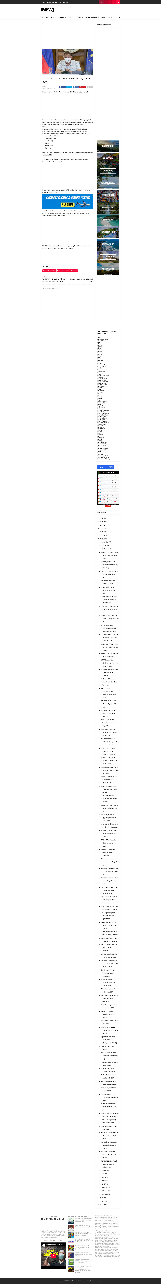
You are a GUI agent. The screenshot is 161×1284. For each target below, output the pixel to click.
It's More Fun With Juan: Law (111, 476)
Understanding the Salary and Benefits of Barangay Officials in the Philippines (84, 1240)
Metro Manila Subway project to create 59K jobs (108, 1107)
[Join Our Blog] (118, 2)
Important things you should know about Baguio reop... (108, 982)
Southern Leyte (101, 444)
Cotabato (100, 377)
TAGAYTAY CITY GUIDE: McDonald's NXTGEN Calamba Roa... (109, 637)
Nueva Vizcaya (101, 421)
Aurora (99, 348)
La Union (100, 398)
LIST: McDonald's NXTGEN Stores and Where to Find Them (108, 628)
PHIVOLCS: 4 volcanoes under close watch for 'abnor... (109, 555)
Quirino (99, 431)
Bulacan (99, 362)
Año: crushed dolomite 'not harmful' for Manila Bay (109, 1056)
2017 (102, 1204)
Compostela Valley (103, 375)
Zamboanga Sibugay (103, 459)
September (105, 549)
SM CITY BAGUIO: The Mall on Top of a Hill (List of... (109, 704)
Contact (54, 2)
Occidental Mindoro (103, 422)
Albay (99, 343)
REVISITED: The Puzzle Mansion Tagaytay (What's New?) (109, 1164)
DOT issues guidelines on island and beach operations (109, 998)
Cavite (99, 372)
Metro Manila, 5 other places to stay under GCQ (108, 590)
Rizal (99, 433)
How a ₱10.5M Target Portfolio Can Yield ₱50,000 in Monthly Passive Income (83, 1220)
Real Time (108, 504)
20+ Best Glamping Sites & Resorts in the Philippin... (109, 672)
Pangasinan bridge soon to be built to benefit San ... (109, 1145)
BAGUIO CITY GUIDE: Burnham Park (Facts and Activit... (109, 789)
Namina (92, 1280)
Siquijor (99, 439)
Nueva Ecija (101, 419)
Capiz (99, 369)
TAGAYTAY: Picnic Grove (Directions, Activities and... (109, 843)
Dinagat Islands (102, 384)
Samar (99, 436)
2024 (102, 525)
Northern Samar (102, 418)
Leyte (99, 404)
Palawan (100, 425)
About (49, 2)
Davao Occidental (102, 381)
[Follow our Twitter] (114, 2)
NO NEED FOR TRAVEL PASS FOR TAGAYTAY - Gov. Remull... (109, 963)
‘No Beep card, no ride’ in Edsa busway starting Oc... (109, 574)
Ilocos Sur (100, 392)
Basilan (99, 350)
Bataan (99, 351)
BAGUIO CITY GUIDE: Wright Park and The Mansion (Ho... (109, 780)
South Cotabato (102, 442)
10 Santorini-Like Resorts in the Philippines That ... (109, 808)
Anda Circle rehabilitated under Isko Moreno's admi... (109, 1135)
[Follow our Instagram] (110, 2)
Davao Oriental (101, 383)
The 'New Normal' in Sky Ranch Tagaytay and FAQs (109, 881)
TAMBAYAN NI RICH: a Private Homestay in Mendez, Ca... (109, 600)
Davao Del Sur (101, 380)
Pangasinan (101, 428)
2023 (102, 528)
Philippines (74, 270)
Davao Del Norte (102, 378)
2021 (102, 535)
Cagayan (100, 363)
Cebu (99, 374)
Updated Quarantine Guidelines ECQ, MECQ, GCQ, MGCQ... (109, 1040)
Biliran (99, 357)
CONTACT (60, 1240)
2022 (102, 532)
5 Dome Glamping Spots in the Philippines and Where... (109, 833)
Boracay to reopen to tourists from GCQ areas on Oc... (108, 713)
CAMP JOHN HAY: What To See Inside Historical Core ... (109, 647)
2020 (102, 539)
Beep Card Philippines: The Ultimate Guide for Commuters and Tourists (83, 1254)
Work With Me (63, 2)
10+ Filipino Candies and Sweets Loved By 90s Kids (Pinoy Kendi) (82, 1247)
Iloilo (98, 394)
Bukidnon (100, 360)
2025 (102, 521)
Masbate (100, 409)
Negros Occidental (103, 415)
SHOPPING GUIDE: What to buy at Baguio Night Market (109, 723)
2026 (102, 518)
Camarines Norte (102, 365)
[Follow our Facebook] (106, 2)
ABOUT (46, 1240)
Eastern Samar (101, 386)
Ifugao (99, 389)
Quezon (99, 430)
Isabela (99, 395)
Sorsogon (100, 441)
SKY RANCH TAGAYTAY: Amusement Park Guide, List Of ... (109, 890)
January (104, 1194)
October (104, 545)
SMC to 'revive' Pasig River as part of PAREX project (109, 1097)
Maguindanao (101, 406)
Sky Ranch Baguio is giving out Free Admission (108, 852)
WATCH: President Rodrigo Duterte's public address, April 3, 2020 (83, 1227)
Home (43, 2)
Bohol (99, 359)
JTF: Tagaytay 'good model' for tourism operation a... (108, 916)
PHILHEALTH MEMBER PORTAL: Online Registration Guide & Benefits (83, 1261)
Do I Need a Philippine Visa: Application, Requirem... (108, 973)
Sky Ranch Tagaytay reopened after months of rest (109, 1030)
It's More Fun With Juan (48, 1231)
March (104, 1187)
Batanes (99, 353)
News (67, 270)
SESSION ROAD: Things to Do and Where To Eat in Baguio (110, 770)
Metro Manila (60, 270)
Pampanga (100, 427)
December (105, 542)
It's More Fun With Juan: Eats (107, 483)
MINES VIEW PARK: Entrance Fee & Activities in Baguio (108, 751)
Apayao (99, 347)
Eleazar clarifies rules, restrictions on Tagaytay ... (109, 862)
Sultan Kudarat (101, 445)
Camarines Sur (101, 366)
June (103, 1177)
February (105, 1191)
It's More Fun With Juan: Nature (108, 499)
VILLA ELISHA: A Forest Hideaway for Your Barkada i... (109, 900)
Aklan (99, 342)
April (103, 1184)
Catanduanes (101, 371)
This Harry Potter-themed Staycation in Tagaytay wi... (109, 609)
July (103, 1174)
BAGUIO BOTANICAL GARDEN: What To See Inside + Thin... (109, 761)
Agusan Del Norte (102, 339)
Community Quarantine (49, 270)
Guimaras (100, 387)
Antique (99, 345)
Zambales (100, 454)
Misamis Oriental (102, 412)
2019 (102, 1198)
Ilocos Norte (101, 390)
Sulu (98, 447)
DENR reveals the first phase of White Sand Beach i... (108, 925)
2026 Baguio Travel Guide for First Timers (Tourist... (109, 799)
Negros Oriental (102, 416)
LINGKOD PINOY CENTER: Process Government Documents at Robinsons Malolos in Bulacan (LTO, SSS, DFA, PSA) (83, 1269)
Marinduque (101, 407)
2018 (102, 1201)
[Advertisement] (89, 10)
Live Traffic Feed (108, 472)
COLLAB (52, 1240)
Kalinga (99, 397)
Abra (98, 337)
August (104, 1170)
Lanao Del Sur (101, 403)
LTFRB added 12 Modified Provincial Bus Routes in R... (109, 663)
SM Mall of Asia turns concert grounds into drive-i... (108, 1154)
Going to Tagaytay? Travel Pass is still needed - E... (107, 1014)
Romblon (100, 434)
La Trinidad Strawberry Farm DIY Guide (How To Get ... (109, 682)
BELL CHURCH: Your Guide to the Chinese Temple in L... (109, 732)
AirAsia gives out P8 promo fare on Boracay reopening (109, 565)
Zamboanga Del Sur (103, 457)
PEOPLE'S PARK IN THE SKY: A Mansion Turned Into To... (109, 871)
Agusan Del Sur (102, 340)
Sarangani (100, 437)
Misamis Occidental (103, 410)
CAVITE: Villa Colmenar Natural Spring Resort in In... (110, 619)
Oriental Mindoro (102, 424)
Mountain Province (103, 413)
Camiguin (100, 368)
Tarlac (99, 451)
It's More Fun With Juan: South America (107, 490)
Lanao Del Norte (102, 401)
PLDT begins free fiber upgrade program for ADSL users (108, 818)
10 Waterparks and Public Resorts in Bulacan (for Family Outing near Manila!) (83, 1234)
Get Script (103, 504)
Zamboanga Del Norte (104, 456)
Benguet (99, 356)
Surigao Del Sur (102, 450)
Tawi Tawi (100, 453)
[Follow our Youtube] (101, 2)
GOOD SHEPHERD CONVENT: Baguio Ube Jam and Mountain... (109, 742)
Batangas (100, 354)
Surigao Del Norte (102, 448)
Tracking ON (113, 504)
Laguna (99, 400)
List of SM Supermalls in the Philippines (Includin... (109, 947)
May (103, 1181)
